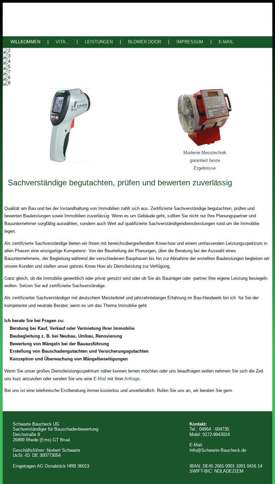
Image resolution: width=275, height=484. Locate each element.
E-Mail (226, 41)
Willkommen (25, 41)
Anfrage (132, 378)
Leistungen (99, 41)
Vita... (62, 41)
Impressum (189, 41)
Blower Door (144, 41)
